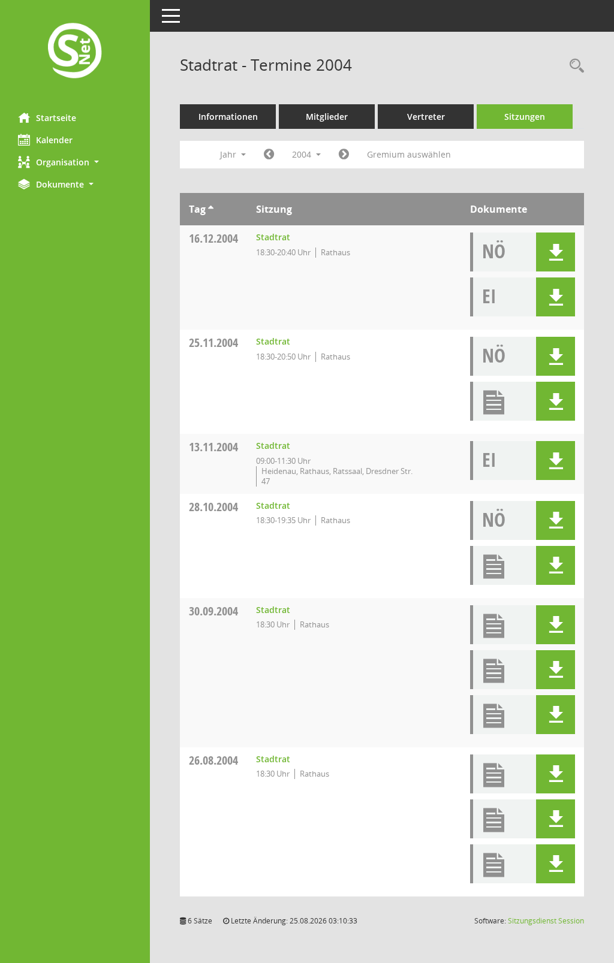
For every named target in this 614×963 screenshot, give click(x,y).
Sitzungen (524, 116)
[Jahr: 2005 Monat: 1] (344, 154)
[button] (75, 162)
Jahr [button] (229, 154)
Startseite (56, 117)
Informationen (228, 116)
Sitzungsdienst (546, 921)
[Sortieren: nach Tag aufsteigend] (210, 209)
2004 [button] (303, 154)
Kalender (54, 140)
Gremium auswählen (409, 154)
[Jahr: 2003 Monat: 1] (269, 154)
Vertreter (426, 116)
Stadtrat (273, 237)
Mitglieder (327, 116)
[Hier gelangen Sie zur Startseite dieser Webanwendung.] (75, 52)
